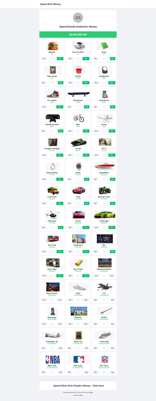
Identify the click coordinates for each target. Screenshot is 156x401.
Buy (60, 58)
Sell (44, 58)
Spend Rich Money (50, 4)
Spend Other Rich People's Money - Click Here (78, 385)
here (91, 392)
